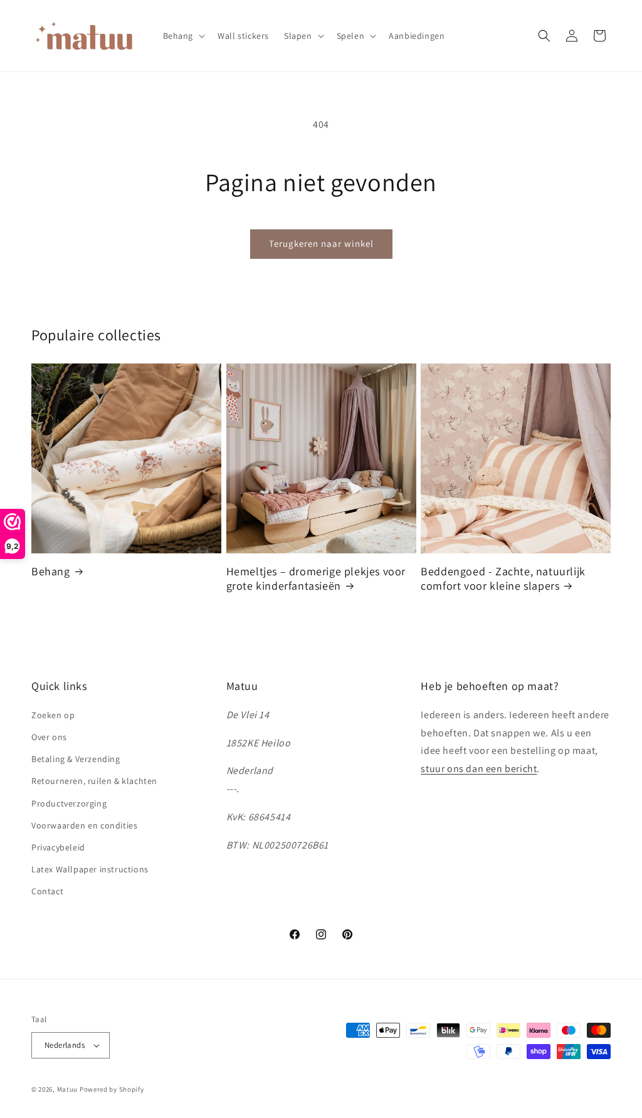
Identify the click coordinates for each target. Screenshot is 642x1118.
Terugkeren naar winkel (321, 243)
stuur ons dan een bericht (479, 768)
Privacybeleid (58, 847)
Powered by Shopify (112, 1089)
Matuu (67, 1089)
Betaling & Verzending (75, 759)
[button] (183, 36)
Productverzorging (69, 803)
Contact (47, 891)
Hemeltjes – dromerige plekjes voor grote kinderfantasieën (316, 578)
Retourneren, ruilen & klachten (94, 780)
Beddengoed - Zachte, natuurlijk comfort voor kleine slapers (503, 578)
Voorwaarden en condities (84, 825)
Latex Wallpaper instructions (90, 869)
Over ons (49, 737)
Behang (50, 571)
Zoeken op (53, 715)
